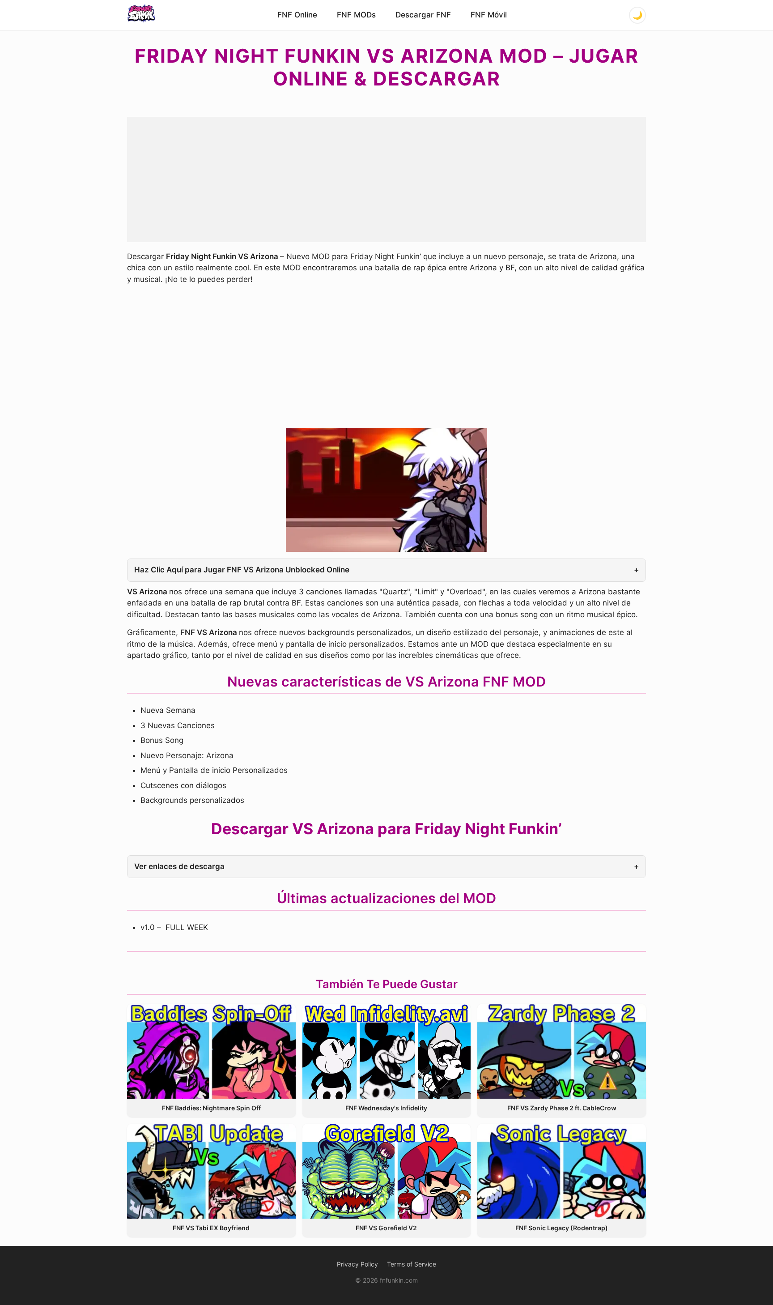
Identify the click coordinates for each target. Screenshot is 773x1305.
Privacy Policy (357, 1264)
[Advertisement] (386, 179)
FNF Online (297, 14)
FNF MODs (356, 14)
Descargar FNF (423, 14)
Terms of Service (411, 1264)
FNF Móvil (489, 14)
